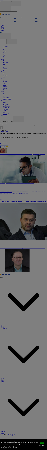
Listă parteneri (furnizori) (23, 444)
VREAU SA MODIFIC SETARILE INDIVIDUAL (41, 445)
